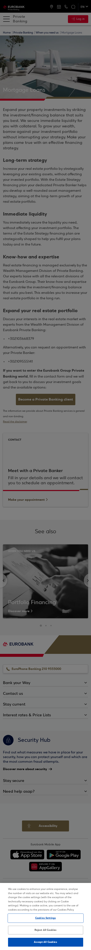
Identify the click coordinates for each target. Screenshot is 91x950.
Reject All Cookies (45, 930)
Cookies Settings (45, 918)
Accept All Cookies (45, 942)
